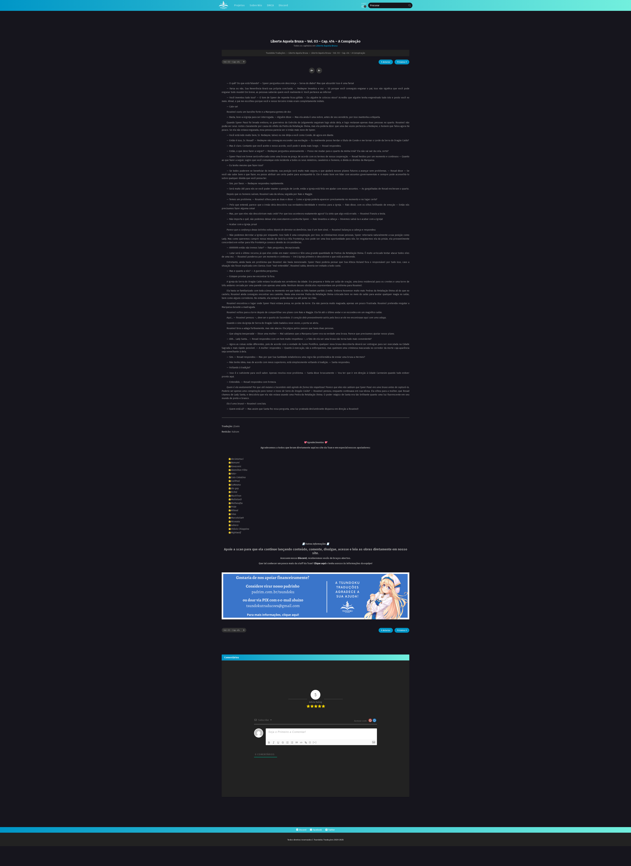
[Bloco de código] (301, 742)
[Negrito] (269, 742)
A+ (312, 70)
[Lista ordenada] (287, 742)
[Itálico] (273, 742)
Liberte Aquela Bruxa (327, 45)
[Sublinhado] (278, 742)
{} (310, 742)
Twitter (331, 830)
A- (319, 70)
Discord (302, 558)
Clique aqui (320, 563)
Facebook (317, 830)
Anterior (386, 62)
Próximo (401, 62)
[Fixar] (282, 742)
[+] (314, 742)
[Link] (306, 742)
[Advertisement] (315, 27)
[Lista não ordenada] (292, 742)
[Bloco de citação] (296, 742)
